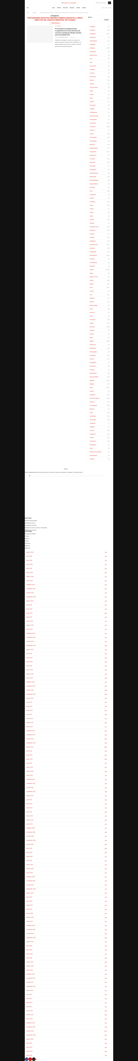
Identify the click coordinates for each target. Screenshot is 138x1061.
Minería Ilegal (100, 305)
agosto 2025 (29, 601)
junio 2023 (29, 706)
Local (100, 287)
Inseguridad (100, 252)
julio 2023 (29, 702)
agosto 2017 (29, 990)
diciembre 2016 (30, 1023)
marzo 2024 (29, 670)
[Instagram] (29, 2)
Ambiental (100, 44)
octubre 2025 (30, 593)
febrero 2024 (30, 674)
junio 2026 (29, 560)
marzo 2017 (29, 1010)
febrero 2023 (30, 722)
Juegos (100, 273)
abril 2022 (29, 763)
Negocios (27, 545)
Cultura (100, 134)
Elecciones (100, 166)
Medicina (100, 298)
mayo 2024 (29, 661)
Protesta (100, 369)
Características (100, 87)
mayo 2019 (29, 905)
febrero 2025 (30, 625)
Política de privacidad (31, 520)
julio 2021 (29, 799)
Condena (100, 109)
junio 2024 (29, 657)
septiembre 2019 (31, 889)
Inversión (100, 259)
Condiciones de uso (30, 523)
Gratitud (100, 223)
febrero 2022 (30, 771)
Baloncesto (100, 76)
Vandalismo (100, 445)
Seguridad (100, 394)
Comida (100, 101)
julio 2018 (29, 946)
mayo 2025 (29, 613)
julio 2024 (29, 653)
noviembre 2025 (30, 588)
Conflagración (100, 112)
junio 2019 (29, 901)
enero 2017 (29, 1019)
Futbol (100, 212)
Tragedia (100, 427)
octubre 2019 (30, 885)
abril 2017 (29, 1006)
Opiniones (27, 548)
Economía (65, 7)
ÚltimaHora (100, 441)
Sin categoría (100, 405)
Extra (100, 191)
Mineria (100, 302)
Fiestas (100, 209)
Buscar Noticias (109, 2)
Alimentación (100, 41)
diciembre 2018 (30, 925)
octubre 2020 (30, 836)
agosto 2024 (29, 649)
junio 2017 (29, 998)
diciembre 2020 (30, 828)
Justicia (100, 280)
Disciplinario (100, 151)
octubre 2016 (30, 1031)
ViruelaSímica (100, 455)
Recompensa (100, 373)
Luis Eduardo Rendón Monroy (62, 37)
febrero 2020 (30, 868)
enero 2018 (29, 970)
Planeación (100, 355)
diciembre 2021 (30, 779)
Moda (100, 309)
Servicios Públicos (100, 398)
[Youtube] (30, 2)
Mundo (100, 323)
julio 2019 (29, 897)
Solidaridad (100, 416)
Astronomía (100, 66)
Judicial (78, 7)
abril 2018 (29, 958)
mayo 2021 (29, 808)
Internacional (100, 255)
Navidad (100, 330)
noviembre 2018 (30, 929)
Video (100, 448)
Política (59, 7)
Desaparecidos (100, 148)
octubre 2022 (30, 739)
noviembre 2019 (30, 881)
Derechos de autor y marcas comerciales (36, 527)
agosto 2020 (29, 844)
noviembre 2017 (30, 978)
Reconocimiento (100, 377)
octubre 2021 (30, 787)
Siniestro (100, 409)
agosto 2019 (29, 893)
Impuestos (100, 230)
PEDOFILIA (100, 344)
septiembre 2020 (31, 840)
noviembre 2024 (30, 637)
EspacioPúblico (100, 184)
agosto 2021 (29, 795)
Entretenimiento (100, 180)
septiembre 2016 (31, 1035)
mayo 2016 (29, 1051)
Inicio (53, 7)
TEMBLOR (100, 423)
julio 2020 (29, 848)
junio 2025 (29, 609)
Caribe (100, 91)
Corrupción (100, 126)
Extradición (100, 194)
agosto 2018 (29, 941)
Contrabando (100, 119)
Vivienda (100, 459)
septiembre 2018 (31, 937)
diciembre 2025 (30, 584)
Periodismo (100, 348)
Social (100, 412)
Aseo (100, 62)
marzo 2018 (29, 962)
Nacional (72, 7)
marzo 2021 (29, 816)
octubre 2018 (30, 933)
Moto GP (100, 312)
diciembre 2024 (30, 633)
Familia (100, 198)
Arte (100, 59)
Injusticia (100, 248)
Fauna (100, 205)
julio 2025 (29, 605)
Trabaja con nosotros (30, 530)
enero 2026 (29, 580)
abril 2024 (29, 666)
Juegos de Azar (100, 277)
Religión (100, 384)
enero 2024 (29, 678)
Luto (100, 294)
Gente (100, 216)
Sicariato (100, 402)
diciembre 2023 (30, 682)
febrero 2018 (30, 966)
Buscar (90, 17)
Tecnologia (100, 419)
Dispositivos (100, 155)
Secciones (28, 531)
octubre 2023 (30, 690)
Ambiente (100, 48)
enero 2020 (29, 872)
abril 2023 (29, 714)
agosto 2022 (29, 747)
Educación (100, 162)
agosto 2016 (29, 1039)
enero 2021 (29, 824)
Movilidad (100, 319)
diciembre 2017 (30, 974)
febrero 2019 (30, 917)
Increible (100, 237)
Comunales (100, 105)
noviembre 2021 (30, 783)
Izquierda (100, 266)
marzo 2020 (29, 864)
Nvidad (100, 334)
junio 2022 (29, 755)
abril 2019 (29, 909)
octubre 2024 (30, 641)
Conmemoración (100, 116)
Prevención (100, 366)
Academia (100, 26)
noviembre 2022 (30, 734)
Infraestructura (100, 244)
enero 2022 (29, 775)
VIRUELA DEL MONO (100, 452)
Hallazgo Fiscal (100, 227)
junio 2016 (29, 1047)
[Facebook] (27, 2)
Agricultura (100, 37)
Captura (100, 84)
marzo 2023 (29, 718)
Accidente (100, 30)
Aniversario (100, 51)
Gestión (100, 219)
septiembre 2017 (31, 986)
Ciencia (100, 94)
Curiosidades (100, 141)
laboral (100, 284)
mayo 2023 (29, 710)
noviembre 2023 (30, 686)
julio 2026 (29, 556)
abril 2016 (29, 1055)
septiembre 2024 (31, 645)
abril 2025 (29, 617)
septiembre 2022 (31, 743)
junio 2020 (29, 852)
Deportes (100, 144)
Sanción (100, 391)
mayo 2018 (29, 954)
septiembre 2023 (31, 694)
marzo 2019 (29, 913)
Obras (100, 337)
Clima (100, 98)
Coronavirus (100, 123)
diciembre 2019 (30, 877)
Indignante (100, 241)
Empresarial (100, 176)
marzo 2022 (29, 767)
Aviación (100, 73)
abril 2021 (29, 812)
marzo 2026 (29, 572)
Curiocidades (100, 137)
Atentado (100, 69)
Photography (100, 352)
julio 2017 (29, 994)
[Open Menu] (27, 7)
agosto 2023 (29, 698)
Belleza (100, 80)
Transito (100, 430)
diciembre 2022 (30, 730)
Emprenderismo (100, 173)
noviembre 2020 (30, 832)
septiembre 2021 (31, 791)
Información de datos (31, 525)
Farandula (100, 201)
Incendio (100, 234)
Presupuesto (100, 362)
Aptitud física (100, 55)
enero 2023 (29, 726)
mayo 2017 (29, 1002)
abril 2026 (29, 568)
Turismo (100, 437)
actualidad (100, 34)
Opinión (84, 7)
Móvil (100, 316)
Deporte (27, 538)
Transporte (100, 434)
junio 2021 (29, 803)
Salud (100, 387)
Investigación (100, 262)
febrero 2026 (30, 576)
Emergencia (100, 169)
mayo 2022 (29, 759)
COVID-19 (100, 130)
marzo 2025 (29, 621)
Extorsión (100, 187)
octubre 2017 (30, 982)
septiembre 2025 (31, 597)
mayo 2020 (29, 856)
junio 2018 (29, 950)
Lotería (100, 291)
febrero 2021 (30, 820)
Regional (100, 380)
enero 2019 (29, 921)
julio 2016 (29, 1043)
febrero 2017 (30, 1014)
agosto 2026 (29, 552)
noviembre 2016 (30, 1027)
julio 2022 (29, 751)
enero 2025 (29, 629)
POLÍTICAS (28, 518)
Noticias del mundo (30, 533)
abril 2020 (29, 860)
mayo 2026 (29, 564)
